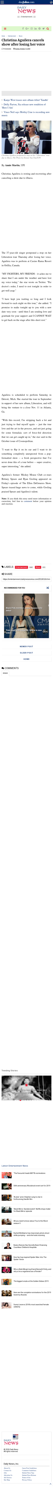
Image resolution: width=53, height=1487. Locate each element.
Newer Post (26, 647)
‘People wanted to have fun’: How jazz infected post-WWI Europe (26, 1091)
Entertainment (12, 36)
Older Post (26, 653)
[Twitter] (43, 28)
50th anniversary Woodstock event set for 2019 (32, 1186)
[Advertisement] (26, 21)
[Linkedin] (36, 28)
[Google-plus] (27, 28)
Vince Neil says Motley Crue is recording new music (26, 113)
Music (20, 36)
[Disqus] (26, 707)
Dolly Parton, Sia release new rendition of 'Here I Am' (24, 106)
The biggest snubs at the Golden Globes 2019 (31, 1281)
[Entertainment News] (26, 16)
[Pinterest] (39, 28)
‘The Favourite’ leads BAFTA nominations (29, 1173)
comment (28, 501)
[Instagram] (32, 28)
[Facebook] (23, 28)
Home (3, 36)
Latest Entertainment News (15, 1166)
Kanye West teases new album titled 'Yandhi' (26, 100)
